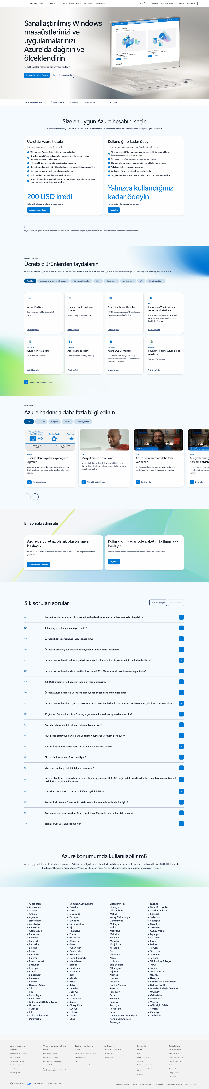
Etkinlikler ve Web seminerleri (146, 1065)
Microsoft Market (109, 1053)
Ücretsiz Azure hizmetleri (51, 1057)
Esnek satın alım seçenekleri (52, 1061)
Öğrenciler (140, 1061)
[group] (50, 458)
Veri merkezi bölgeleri (17, 1061)
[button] (143, 482)
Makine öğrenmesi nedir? (177, 1057)
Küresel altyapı (15, 1057)
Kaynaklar (99, 3)
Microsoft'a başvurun (123, 1084)
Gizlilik (135, 1084)
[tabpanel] (104, 331)
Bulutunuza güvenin (16, 1065)
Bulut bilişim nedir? (175, 1049)
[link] (35, 103)
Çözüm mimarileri (80, 1057)
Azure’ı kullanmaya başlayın (19, 1053)
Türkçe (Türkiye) (19, 1083)
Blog (138, 1053)
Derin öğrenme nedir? (176, 1061)
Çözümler (61, 3)
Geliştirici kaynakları (143, 1057)
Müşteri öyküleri (15, 1073)
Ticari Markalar (158, 1084)
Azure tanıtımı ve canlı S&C (83, 1065)
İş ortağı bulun (109, 1057)
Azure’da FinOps (48, 1065)
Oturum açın (191, 3)
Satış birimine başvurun (168, 3)
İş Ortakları (88, 3)
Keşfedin (42, 3)
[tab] (30, 281)
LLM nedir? (172, 1069)
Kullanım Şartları (145, 1084)
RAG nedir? (172, 1076)
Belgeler (139, 1049)
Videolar (140, 1074)
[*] (25, 227)
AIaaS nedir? (172, 1065)
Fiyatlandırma (74, 3)
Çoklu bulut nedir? (174, 1053)
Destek (181, 3)
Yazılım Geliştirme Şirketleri (113, 1049)
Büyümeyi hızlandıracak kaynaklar (85, 1053)
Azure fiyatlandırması (50, 1053)
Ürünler (50, 3)
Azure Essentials (15, 1069)
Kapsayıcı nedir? (174, 1073)
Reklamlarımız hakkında (174, 1084)
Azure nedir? (14, 1049)
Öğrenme (154, 3)
